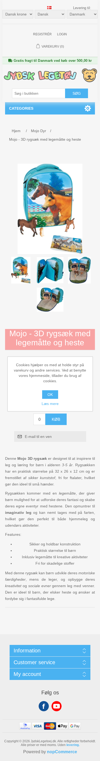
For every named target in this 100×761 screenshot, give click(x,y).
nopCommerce (62, 751)
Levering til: (82, 8)
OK (50, 394)
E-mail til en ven (38, 436)
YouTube (56, 706)
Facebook (44, 706)
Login (62, 34)
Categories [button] (21, 108)
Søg (77, 93)
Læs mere (50, 403)
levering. (72, 745)
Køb (56, 419)
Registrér (42, 34)
